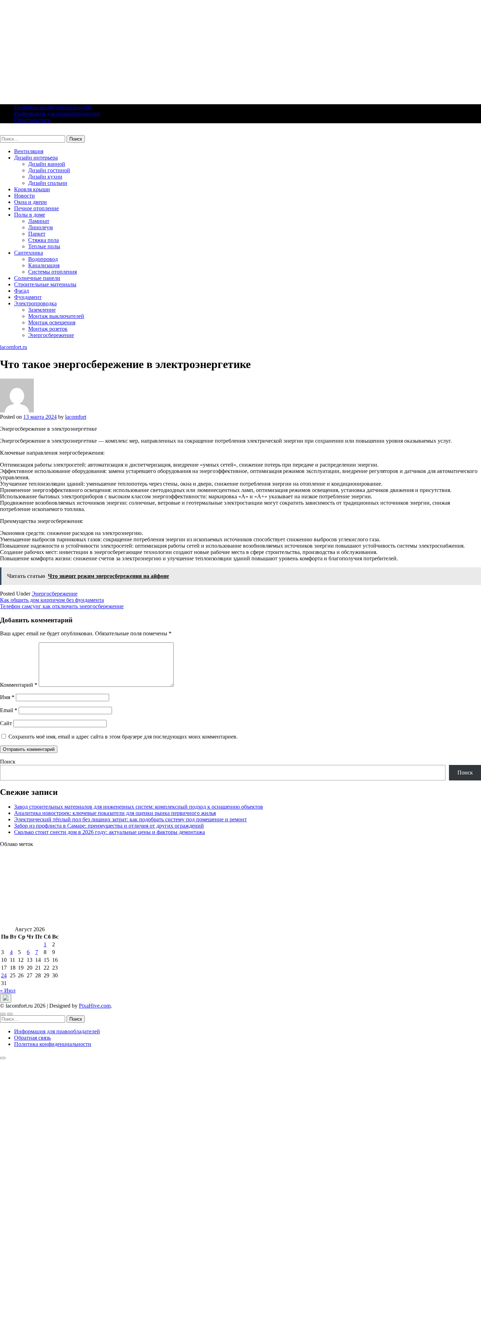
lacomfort (75, 417)
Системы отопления (52, 272)
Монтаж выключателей (56, 316)
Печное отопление (36, 208)
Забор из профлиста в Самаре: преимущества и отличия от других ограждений (109, 826)
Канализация (44, 265)
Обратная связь (32, 120)
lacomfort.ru (13, 132)
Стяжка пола (43, 240)
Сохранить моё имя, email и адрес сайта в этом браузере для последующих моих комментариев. (123, 737)
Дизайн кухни (45, 177)
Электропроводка (35, 303)
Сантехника (28, 253)
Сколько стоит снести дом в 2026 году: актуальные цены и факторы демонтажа (109, 832)
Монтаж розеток (48, 329)
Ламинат (38, 221)
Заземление (42, 310)
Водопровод (43, 259)
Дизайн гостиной (49, 170)
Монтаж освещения (51, 322)
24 (4, 975)
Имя (7, 697)
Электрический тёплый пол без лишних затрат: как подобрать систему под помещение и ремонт (130, 819)
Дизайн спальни (47, 183)
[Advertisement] (211, 49)
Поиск (7, 762)
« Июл (7, 991)
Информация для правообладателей (57, 114)
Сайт (6, 723)
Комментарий (18, 685)
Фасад (21, 291)
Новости (24, 196)
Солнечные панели (37, 278)
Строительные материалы (45, 284)
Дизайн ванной (46, 164)
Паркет (36, 234)
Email (8, 710)
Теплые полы (44, 246)
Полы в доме (29, 215)
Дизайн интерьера (36, 158)
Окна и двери (30, 202)
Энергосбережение (51, 335)
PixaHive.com (95, 1006)
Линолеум (40, 227)
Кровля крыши (32, 189)
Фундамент (28, 297)
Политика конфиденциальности (52, 107)
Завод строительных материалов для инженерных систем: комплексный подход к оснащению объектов (138, 807)
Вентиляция (28, 151)
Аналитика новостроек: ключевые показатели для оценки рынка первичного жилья (115, 813)
